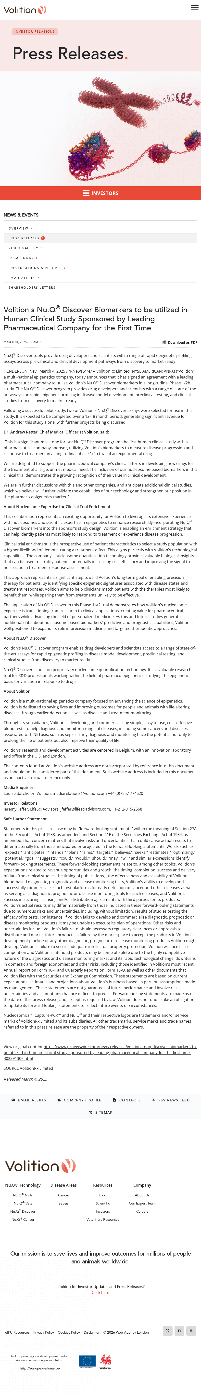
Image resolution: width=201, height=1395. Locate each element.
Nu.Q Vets (23, 1203)
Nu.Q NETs (23, 1195)
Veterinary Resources (103, 1219)
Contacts (127, 1100)
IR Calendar (21, 257)
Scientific (103, 1203)
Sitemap (100, 1112)
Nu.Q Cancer (23, 1219)
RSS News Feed (170, 1100)
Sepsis (63, 1203)
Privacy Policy (43, 1332)
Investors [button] (104, 193)
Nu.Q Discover (22, 1211)
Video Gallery (23, 247)
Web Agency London (132, 1332)
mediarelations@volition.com (80, 793)
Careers (142, 1211)
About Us (142, 1195)
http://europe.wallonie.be (40, 1368)
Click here (100, 1292)
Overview (18, 228)
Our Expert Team (142, 1203)
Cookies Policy (69, 1332)
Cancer (63, 1195)
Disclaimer (92, 1332)
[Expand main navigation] (195, 7)
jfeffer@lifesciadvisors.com (85, 809)
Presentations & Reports (35, 267)
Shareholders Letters (32, 287)
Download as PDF (182, 342)
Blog (102, 1195)
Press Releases (24, 238)
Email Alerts (22, 277)
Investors (103, 1211)
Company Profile (79, 1100)
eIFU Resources (17, 1332)
